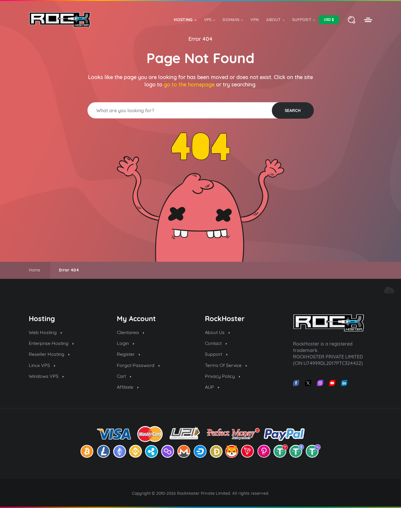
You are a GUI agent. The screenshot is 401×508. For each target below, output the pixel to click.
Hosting (183, 19)
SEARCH (293, 110)
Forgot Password (136, 365)
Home (34, 270)
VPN (254, 19)
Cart (122, 376)
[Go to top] (389, 291)
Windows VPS (44, 376)
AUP (210, 387)
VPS (208, 19)
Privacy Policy (220, 376)
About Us (215, 332)
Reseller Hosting (47, 354)
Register (126, 354)
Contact (214, 343)
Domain (231, 19)
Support (301, 19)
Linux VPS (40, 365)
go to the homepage (189, 84)
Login (123, 343)
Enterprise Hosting (49, 343)
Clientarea (128, 332)
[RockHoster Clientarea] (368, 20)
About (273, 19)
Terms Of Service (224, 365)
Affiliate (125, 387)
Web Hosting (43, 332)
